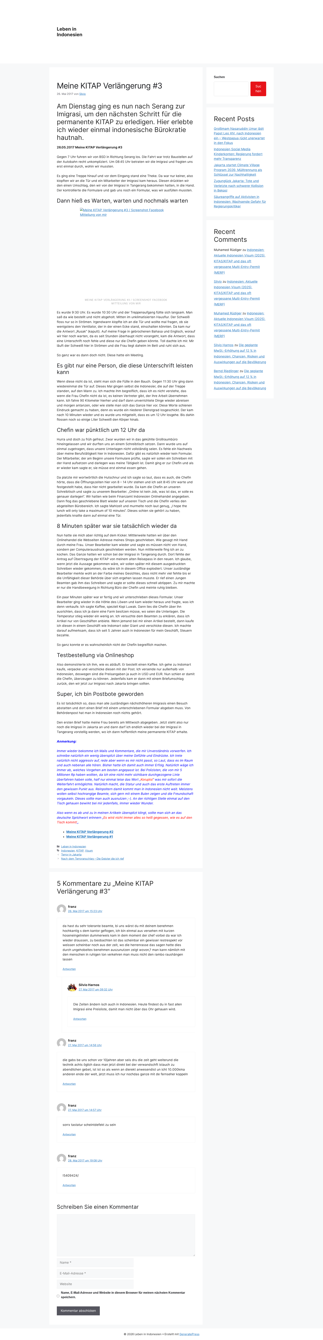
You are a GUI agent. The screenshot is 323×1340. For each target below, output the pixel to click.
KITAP (80, 850)
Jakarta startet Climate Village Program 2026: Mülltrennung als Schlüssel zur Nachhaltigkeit (238, 169)
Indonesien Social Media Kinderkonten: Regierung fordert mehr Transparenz (238, 154)
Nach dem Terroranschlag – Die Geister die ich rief (92, 858)
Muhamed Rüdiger (228, 313)
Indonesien (68, 850)
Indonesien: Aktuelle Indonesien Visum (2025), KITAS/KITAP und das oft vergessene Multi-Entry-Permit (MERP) (239, 261)
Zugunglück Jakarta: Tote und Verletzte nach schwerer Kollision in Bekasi (238, 185)
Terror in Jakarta (71, 854)
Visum (89, 850)
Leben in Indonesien (69, 31)
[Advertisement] (176, 32)
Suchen (219, 77)
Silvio (218, 281)
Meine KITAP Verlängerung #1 (89, 837)
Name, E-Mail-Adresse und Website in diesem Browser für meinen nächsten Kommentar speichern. (123, 1295)
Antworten (69, 969)
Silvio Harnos (223, 345)
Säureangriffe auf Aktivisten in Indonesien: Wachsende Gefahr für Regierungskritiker (240, 201)
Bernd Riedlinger (226, 371)
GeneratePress (189, 1334)
